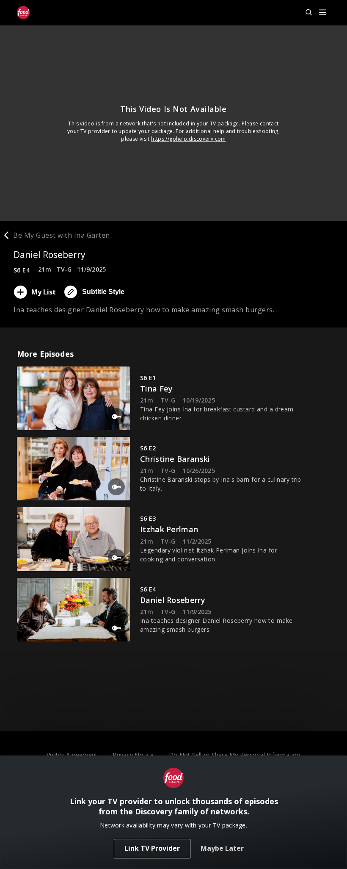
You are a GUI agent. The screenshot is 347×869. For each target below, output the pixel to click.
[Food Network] (23, 12)
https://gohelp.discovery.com (188, 138)
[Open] (322, 13)
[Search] (305, 13)
